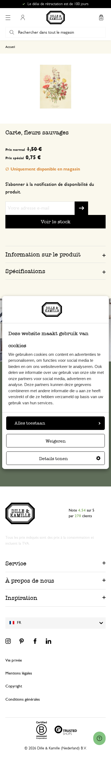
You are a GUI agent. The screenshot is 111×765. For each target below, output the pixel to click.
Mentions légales (18, 673)
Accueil (10, 46)
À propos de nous (29, 580)
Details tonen (53, 458)
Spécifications (25, 271)
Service (15, 563)
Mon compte (22, 17)
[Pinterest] (21, 641)
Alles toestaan (30, 423)
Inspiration (21, 597)
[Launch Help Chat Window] (99, 738)
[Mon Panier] (101, 17)
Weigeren (56, 441)
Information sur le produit (43, 254)
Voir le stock (56, 221)
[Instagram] (8, 641)
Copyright (13, 686)
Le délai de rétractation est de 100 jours (57, 4)
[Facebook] (35, 641)
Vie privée (13, 660)
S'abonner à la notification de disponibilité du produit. (49, 188)
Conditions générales (22, 699)
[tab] (55, 254)
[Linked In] (48, 641)
